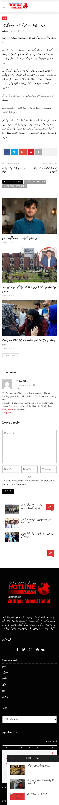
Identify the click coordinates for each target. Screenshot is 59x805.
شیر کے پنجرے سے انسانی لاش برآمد (37, 794)
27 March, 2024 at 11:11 (26, 385)
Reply (19, 388)
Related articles (13, 182)
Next (14, 355)
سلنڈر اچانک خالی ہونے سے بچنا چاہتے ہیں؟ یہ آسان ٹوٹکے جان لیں (41, 782)
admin (5, 31)
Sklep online (8, 412)
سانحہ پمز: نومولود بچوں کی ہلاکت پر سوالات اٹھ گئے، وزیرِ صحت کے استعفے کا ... (36, 521)
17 (6, 769)
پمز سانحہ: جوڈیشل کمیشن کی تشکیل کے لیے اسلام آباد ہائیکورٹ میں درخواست (32, 507)
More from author (35, 182)
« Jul (4, 787)
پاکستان (4, 18)
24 (6, 775)
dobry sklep (22, 381)
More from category (15, 186)
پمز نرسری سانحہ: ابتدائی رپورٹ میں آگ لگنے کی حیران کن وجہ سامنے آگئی (37, 535)
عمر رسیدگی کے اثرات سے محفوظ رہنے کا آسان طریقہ (45, 170)
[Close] (10, 758)
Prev (7, 355)
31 (6, 780)
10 (6, 764)
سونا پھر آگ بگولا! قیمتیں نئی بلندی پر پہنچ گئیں (39, 766)
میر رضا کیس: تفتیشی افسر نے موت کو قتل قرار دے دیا (19, 238)
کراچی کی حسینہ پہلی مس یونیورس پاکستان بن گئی (13, 170)
